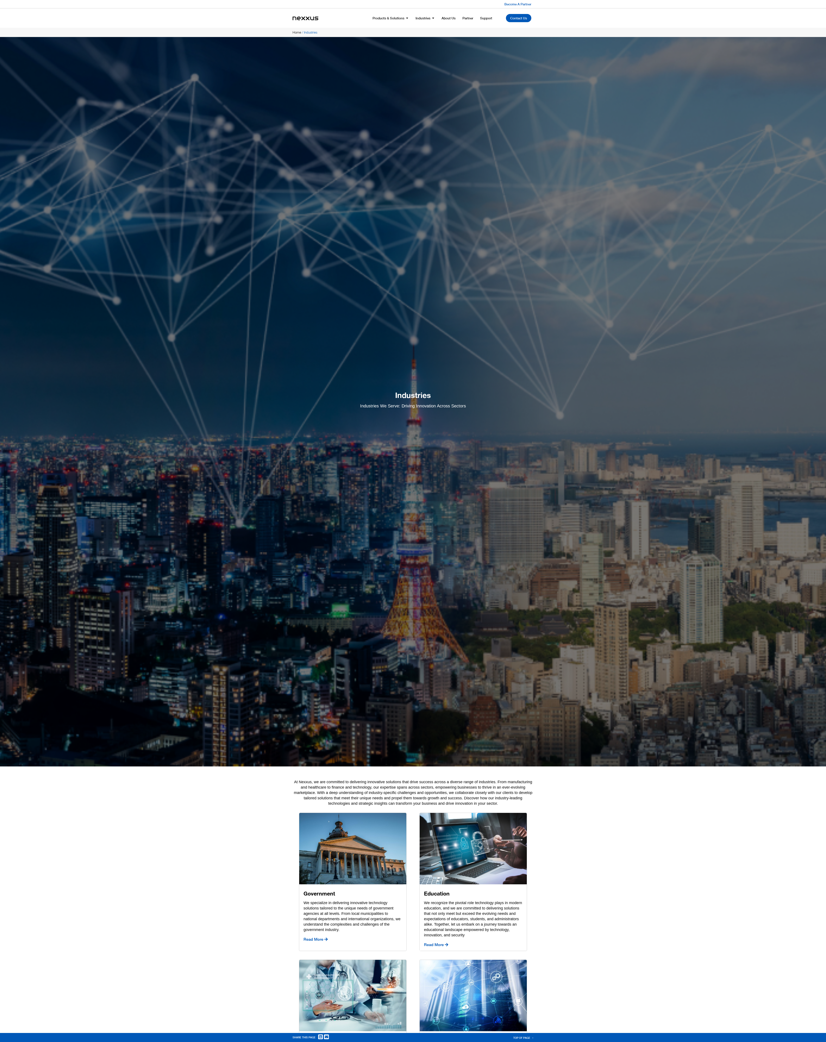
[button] (320, 1036)
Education (437, 893)
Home (297, 32)
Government (319, 893)
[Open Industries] (433, 18)
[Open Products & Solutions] (407, 18)
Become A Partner (517, 4)
